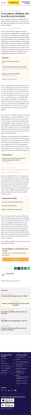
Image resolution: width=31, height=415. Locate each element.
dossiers (3, 372)
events (3, 361)
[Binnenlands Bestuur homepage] (26, 3)
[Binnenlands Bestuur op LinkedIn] (9, 390)
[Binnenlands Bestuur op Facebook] (2, 390)
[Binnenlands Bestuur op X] (5, 390)
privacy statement (21, 381)
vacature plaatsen (21, 369)
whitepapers (5, 363)
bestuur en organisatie (7, 10)
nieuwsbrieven (20, 364)
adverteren (19, 366)
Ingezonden (5, 28)
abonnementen (5, 365)
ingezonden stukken (22, 361)
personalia (4, 370)
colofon (18, 359)
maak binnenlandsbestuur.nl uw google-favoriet (22, 377)
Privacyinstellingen (21, 383)
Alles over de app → (7, 408)
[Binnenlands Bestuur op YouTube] (15, 390)
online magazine (6, 368)
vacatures (4, 358)
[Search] (28, 5)
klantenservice (20, 357)
